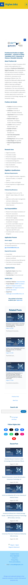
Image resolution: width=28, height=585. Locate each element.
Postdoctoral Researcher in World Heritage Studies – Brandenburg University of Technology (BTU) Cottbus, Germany (14, 375)
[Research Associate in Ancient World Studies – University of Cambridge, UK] (14, 470)
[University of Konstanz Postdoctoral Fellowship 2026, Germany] (14, 527)
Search (23, 411)
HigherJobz (11, 4)
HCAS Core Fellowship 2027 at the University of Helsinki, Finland (15, 350)
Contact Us (15, 558)
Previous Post (15, 396)
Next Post (15, 400)
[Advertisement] (14, 23)
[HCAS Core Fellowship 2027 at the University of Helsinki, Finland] (14, 488)
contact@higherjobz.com (16, 564)
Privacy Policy (14, 560)
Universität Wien (20, 281)
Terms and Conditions (14, 562)
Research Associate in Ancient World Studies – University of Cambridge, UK (15, 325)
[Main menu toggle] (26, 4)
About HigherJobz (14, 556)
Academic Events (14, 554)
